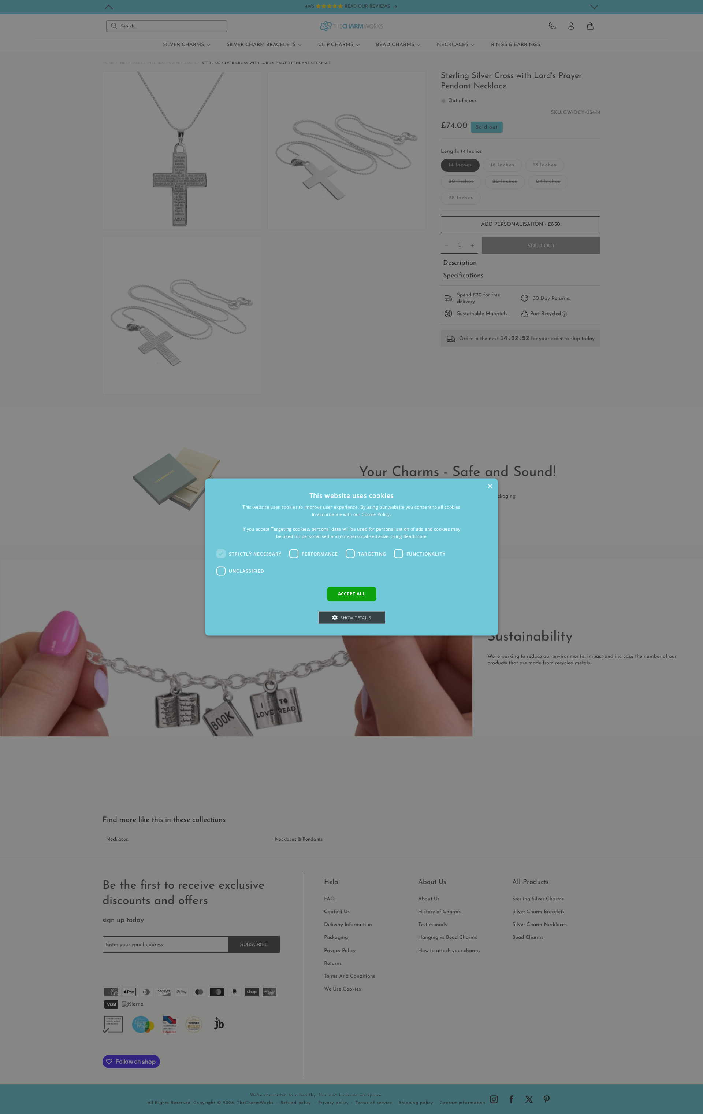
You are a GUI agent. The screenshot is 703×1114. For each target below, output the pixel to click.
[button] (352, 617)
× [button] (489, 486)
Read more (415, 536)
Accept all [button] (351, 594)
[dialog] (351, 557)
